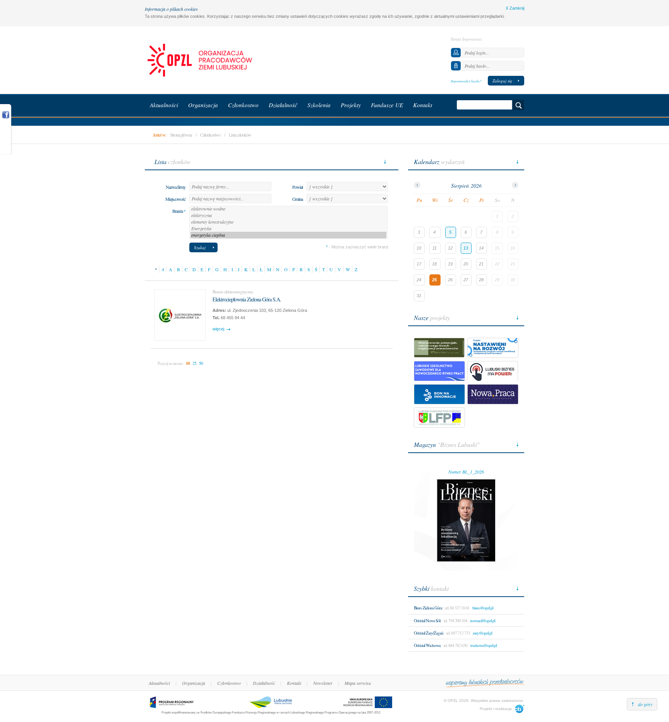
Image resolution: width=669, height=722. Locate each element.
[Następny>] (515, 185)
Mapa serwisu (358, 683)
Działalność (264, 683)
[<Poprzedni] (417, 185)
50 (201, 363)
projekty (432, 317)
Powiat (297, 187)
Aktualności (159, 683)
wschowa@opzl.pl (483, 645)
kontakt (431, 588)
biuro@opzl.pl (482, 608)
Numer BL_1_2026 (466, 472)
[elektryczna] (288, 215)
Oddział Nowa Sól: (427, 620)
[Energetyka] (288, 228)
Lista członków (240, 135)
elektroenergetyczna (238, 291)
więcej (218, 329)
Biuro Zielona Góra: (428, 608)
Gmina (297, 199)
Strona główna (181, 135)
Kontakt (294, 683)
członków (172, 161)
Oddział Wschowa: (427, 645)
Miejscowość (175, 199)
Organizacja (193, 683)
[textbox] (230, 186)
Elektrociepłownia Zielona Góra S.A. (247, 299)
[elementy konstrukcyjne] (288, 222)
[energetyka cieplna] (288, 235)
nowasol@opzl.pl (482, 620)
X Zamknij (515, 8)
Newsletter (323, 683)
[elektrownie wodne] (288, 208)
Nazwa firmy (175, 187)
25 (194, 363)
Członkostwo (210, 135)
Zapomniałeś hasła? (466, 81)
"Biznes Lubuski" (447, 444)
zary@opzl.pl (482, 633)
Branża (178, 211)
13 (465, 248)
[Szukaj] (518, 105)
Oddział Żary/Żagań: (429, 633)
